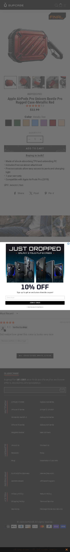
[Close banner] (67, 550)
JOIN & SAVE (35, 303)
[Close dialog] (68, 244)
